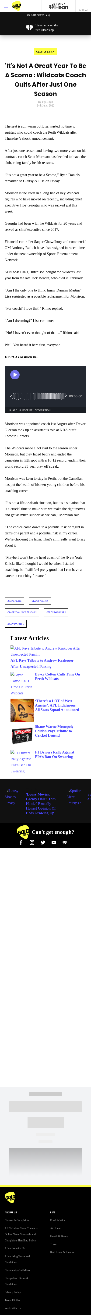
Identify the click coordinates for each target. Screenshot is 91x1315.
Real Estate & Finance (62, 1252)
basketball (14, 601)
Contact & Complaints (17, 1220)
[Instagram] (32, 842)
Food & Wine (57, 1220)
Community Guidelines (17, 1270)
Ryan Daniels (15, 624)
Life (52, 1213)
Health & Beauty (59, 1236)
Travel (53, 1244)
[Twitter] (43, 842)
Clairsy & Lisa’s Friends (21, 612)
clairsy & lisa (40, 601)
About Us (11, 1213)
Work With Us (13, 1308)
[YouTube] (54, 842)
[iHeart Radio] (65, 842)
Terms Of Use (12, 1300)
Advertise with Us (15, 1248)
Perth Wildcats (56, 612)
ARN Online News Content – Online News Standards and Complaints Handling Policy (21, 1234)
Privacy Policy (13, 1292)
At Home (55, 1228)
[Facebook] (21, 842)
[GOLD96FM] (21, 6)
